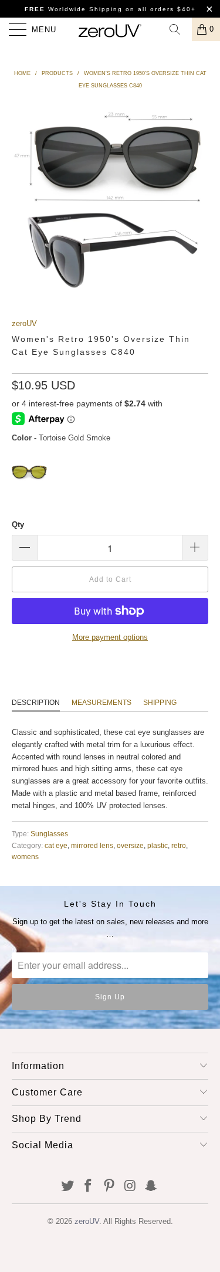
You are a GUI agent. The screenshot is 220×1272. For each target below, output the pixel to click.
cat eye (56, 845)
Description (36, 702)
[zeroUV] (110, 29)
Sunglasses (49, 833)
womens (25, 856)
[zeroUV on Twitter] (67, 1187)
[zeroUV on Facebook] (88, 1187)
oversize (130, 845)
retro (178, 845)
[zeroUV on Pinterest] (110, 1187)
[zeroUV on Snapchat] (151, 1187)
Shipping (160, 702)
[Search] (178, 29)
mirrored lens (92, 845)
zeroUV (24, 323)
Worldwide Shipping (74, 9)
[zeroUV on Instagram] (130, 1187)
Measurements (101, 702)
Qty (18, 524)
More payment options (110, 637)
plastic (157, 845)
